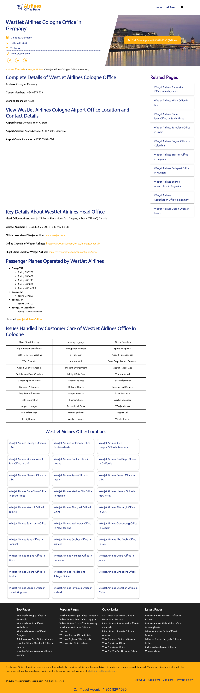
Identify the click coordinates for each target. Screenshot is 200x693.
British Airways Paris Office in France (35, 639)
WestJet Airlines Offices (29, 319)
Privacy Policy (185, 680)
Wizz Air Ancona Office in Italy (75, 635)
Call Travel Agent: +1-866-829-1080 (100, 689)
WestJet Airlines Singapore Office (117, 572)
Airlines (170, 7)
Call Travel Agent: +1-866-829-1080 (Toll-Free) (154, 40)
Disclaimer (168, 680)
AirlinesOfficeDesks (15, 69)
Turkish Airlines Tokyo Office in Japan (77, 619)
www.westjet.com (55, 235)
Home (158, 7)
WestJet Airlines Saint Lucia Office (27, 523)
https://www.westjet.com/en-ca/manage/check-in (73, 243)
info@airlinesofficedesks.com (102, 671)
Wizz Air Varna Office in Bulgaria (118, 639)
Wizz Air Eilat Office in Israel (73, 643)
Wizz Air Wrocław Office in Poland (119, 651)
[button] (182, 7)
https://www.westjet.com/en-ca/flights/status (73, 252)
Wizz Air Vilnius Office (113, 647)
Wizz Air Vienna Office (113, 643)
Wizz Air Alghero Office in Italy (75, 639)
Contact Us (154, 680)
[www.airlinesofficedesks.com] (29, 7)
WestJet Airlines (35, 69)
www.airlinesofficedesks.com (29, 680)
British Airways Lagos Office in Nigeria (78, 615)
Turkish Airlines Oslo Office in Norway (78, 623)
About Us (140, 680)
